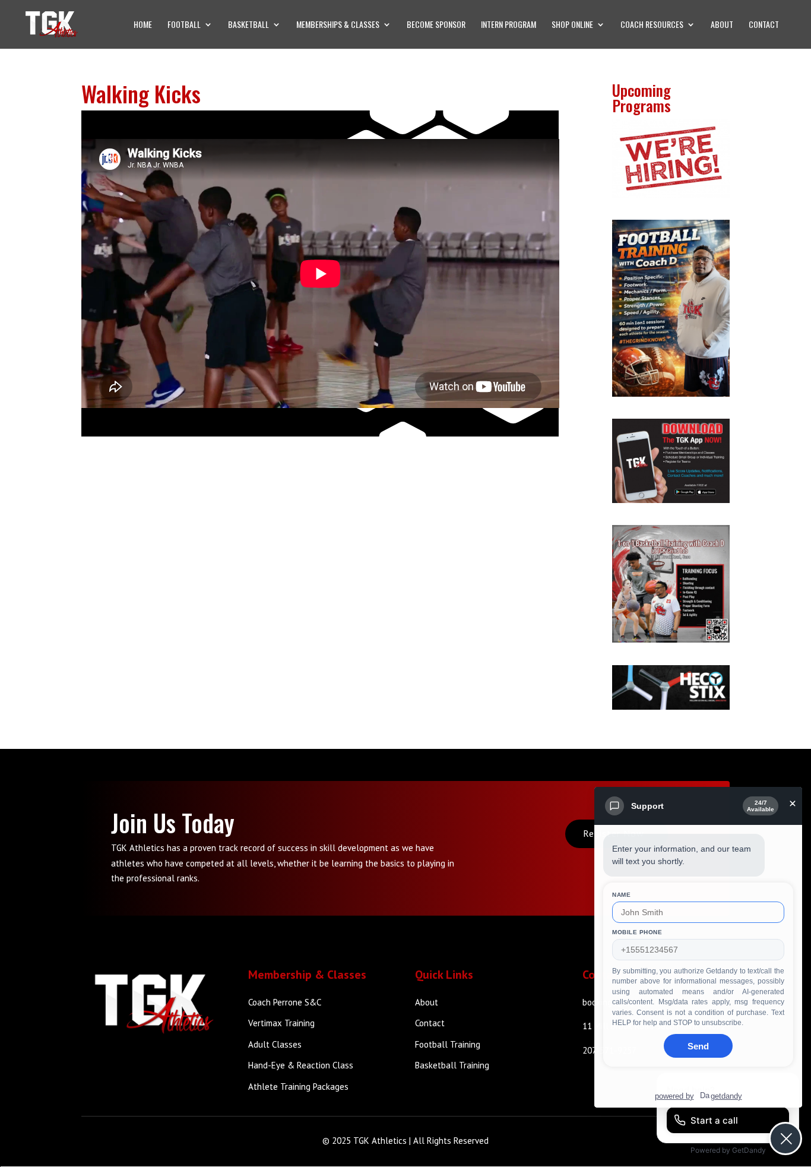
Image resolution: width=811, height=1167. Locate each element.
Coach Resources (651, 25)
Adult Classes (275, 1044)
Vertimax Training (281, 1023)
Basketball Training (452, 1065)
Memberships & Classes (337, 25)
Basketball (248, 25)
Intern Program (508, 25)
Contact (764, 25)
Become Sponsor (436, 25)
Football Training (447, 1044)
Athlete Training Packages (298, 1086)
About (722, 25)
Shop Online (572, 25)
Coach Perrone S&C (284, 1002)
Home (143, 25)
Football (184, 25)
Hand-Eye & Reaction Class (300, 1065)
